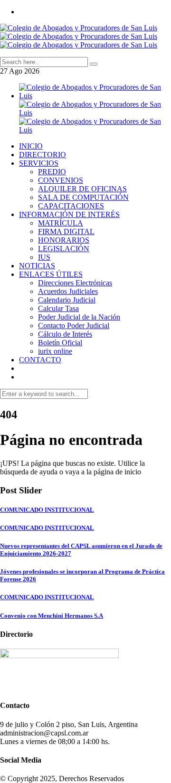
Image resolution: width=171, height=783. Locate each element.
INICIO (31, 146)
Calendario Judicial (66, 300)
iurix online (55, 351)
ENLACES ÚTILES (51, 274)
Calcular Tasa (58, 308)
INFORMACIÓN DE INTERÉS (69, 214)
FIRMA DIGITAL (66, 231)
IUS (44, 257)
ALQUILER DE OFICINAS (82, 189)
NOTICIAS (37, 266)
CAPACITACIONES (71, 206)
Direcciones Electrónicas (75, 283)
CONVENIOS (60, 180)
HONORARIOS (63, 240)
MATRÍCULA (60, 223)
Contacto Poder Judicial (73, 325)
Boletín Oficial (60, 343)
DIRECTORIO (42, 155)
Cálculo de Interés (65, 334)
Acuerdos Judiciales (68, 291)
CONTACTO (40, 360)
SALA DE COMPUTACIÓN (83, 197)
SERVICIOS (38, 163)
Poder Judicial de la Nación (79, 317)
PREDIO (52, 172)
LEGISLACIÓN (63, 249)
